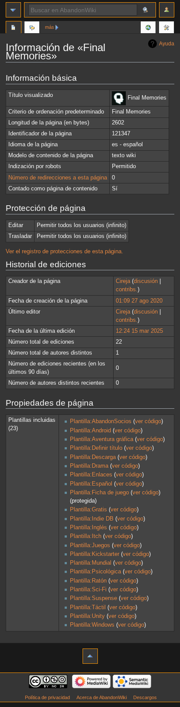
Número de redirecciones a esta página (57, 178)
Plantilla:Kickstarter (94, 554)
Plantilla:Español (91, 484)
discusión (146, 281)
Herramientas (166, 28)
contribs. (127, 289)
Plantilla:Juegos (90, 545)
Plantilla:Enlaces (91, 475)
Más (49, 27)
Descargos (145, 697)
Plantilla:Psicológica (95, 572)
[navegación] (13, 9)
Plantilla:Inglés (88, 527)
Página (13, 28)
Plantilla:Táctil (88, 607)
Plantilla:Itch (85, 536)
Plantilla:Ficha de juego (99, 493)
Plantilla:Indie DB (92, 519)
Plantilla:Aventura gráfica (101, 439)
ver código (148, 421)
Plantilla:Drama (89, 466)
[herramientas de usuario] (166, 9)
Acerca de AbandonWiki (101, 697)
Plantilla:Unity (87, 616)
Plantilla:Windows (92, 625)
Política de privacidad (47, 697)
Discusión (31, 28)
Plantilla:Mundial (90, 563)
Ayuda (166, 44)
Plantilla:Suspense (93, 598)
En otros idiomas (148, 28)
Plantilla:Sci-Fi (88, 589)
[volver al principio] (90, 656)
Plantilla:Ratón (88, 581)
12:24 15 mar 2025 (139, 331)
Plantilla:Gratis (88, 510)
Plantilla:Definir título (96, 448)
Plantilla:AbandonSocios (101, 421)
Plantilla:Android (90, 431)
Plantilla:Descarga (93, 457)
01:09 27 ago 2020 (139, 301)
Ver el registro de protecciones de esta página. (64, 251)
